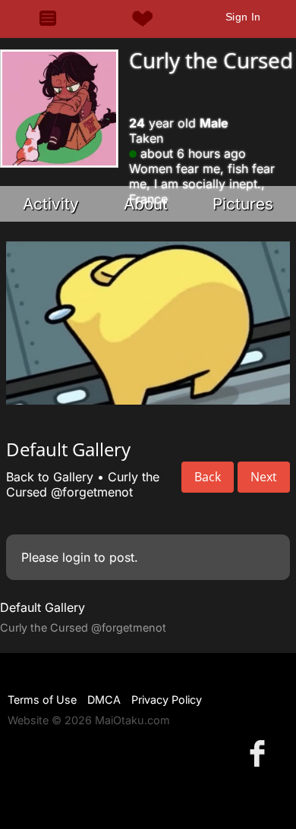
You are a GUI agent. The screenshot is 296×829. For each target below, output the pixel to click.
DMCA (104, 699)
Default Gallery (42, 607)
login (76, 557)
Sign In (243, 17)
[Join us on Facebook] (260, 753)
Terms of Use (42, 699)
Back (207, 476)
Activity (51, 203)
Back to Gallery (49, 476)
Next (263, 476)
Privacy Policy (166, 699)
